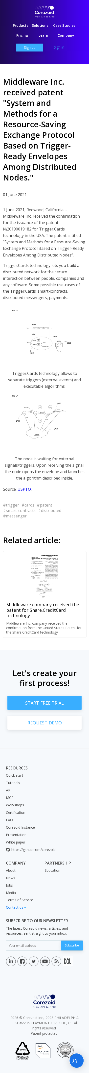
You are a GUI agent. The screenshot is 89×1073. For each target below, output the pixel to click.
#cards (28, 505)
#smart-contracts (19, 510)
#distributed (49, 510)
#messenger (15, 516)
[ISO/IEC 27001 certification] (65, 1051)
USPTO (24, 489)
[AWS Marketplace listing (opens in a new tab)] (43, 1050)
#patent (44, 505)
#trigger (11, 505)
